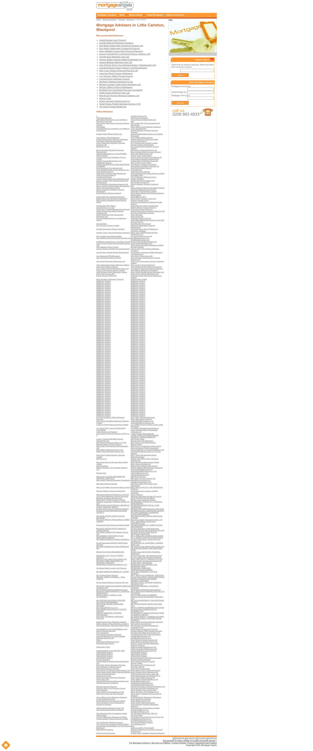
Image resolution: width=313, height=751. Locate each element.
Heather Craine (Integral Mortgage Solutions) (113, 233)
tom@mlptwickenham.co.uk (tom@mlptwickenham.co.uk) (141, 719)
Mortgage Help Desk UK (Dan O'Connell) (146, 496)
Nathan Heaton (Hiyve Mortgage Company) (112, 624)
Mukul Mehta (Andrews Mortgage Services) (147, 622)
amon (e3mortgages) (138, 128)
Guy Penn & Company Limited (107, 225)
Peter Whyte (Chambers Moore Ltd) (144, 642)
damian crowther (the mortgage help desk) (112, 181)
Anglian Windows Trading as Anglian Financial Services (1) (144, 140)
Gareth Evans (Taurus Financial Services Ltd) (148, 211)
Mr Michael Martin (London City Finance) (111, 568)
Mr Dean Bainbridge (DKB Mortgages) (145, 529)
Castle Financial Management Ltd (109, 161)
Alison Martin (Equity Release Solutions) (146, 127)
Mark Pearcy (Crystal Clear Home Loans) (146, 446)
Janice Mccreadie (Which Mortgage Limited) (147, 245)
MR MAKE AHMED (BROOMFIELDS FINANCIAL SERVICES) (109, 562)
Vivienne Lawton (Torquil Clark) (142, 728)
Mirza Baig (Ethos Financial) (106, 484)
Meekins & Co (101, 459)
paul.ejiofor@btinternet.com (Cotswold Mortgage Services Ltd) (110, 637)
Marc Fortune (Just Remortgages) (143, 442)
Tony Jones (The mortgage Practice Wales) (112, 724)
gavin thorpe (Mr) (137, 216)
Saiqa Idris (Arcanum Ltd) (140, 668)
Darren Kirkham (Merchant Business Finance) (148, 188)
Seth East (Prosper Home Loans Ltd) (145, 674)
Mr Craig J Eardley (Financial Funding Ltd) (146, 520)
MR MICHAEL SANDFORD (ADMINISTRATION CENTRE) (142, 569)
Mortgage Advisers (110, 19)
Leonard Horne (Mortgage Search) (114, 79)
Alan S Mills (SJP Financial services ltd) (145, 123)
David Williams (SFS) (138, 197)
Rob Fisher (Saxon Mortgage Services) (110, 665)
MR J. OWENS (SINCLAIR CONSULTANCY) (147, 538)
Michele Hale (101, 473)
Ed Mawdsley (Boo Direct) (106, 206)
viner (132, 726)
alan (132, 121)
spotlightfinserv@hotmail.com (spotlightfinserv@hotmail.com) (142, 684)
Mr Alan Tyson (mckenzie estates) (143, 500)
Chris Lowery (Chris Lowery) (141, 163)
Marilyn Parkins (136, 444)
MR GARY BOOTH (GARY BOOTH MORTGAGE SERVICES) (144, 533)
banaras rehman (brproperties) (142, 145)
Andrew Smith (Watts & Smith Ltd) (109, 134)
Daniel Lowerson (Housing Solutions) (144, 184)
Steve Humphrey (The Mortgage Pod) (145, 692)
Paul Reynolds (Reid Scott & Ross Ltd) (145, 633)
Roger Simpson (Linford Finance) (108, 667)
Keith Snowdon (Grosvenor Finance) (110, 279)
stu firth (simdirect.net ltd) (105, 699)
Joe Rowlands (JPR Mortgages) (108, 256)
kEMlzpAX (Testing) (103, 281)
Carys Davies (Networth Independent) (145, 159)
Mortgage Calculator (107, 15)
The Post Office (136, 715)
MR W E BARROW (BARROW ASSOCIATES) (147, 607)
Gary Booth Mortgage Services (142, 213)
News (122, 15)
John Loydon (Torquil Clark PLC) (143, 265)
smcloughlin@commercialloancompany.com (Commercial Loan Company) (112, 682)
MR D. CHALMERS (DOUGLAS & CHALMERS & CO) (143, 522)
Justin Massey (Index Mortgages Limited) (111, 272)
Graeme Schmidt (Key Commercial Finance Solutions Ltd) (124, 54)
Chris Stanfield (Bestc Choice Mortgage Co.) (112, 170)
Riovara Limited (136, 663)
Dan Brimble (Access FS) (140, 182)
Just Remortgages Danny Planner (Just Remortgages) (123, 68)
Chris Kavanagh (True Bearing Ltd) (109, 168)
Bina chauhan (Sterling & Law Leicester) (146, 152)
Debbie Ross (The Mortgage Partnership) (111, 198)
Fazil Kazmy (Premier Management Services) (113, 209)
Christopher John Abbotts (140, 172)
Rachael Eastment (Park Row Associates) (146, 658)
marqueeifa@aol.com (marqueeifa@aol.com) (147, 450)
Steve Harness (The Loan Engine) (143, 690)
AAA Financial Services (139, 118)
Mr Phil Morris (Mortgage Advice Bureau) (146, 590)
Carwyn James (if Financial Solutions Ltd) (146, 157)
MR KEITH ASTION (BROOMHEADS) (110, 552)
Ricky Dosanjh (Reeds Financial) (143, 661)
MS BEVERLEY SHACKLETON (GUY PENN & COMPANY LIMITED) (147, 614)
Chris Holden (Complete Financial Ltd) (145, 166)
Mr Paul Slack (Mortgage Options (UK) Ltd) (112, 582)
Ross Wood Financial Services (107, 668)
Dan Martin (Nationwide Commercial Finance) (119, 48)
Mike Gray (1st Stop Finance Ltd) (143, 478)
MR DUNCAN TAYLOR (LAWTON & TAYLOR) (147, 530)
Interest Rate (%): (179, 92)
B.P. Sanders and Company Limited (144, 143)
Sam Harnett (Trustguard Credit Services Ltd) (113, 670)
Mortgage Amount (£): (181, 86)
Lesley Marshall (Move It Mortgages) (144, 430)
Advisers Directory (175, 15)
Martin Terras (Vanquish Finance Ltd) (110, 451)
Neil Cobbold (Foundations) (141, 624)
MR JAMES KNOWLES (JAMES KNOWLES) (112, 539)
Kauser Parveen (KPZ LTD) (106, 276)
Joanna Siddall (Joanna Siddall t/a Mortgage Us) (120, 60)
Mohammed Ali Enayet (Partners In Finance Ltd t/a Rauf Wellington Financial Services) (112, 495)
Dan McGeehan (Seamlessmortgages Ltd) (112, 184)
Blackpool (130, 19)
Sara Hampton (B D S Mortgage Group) (145, 670)
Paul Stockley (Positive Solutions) (108, 634)
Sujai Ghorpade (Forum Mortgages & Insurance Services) (110, 703)
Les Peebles (101, 430)
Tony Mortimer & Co (138, 724)
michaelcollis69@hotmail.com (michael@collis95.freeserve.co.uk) (144, 470)
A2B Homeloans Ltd (104, 118)
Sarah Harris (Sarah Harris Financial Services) (113, 672)
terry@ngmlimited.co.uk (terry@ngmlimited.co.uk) (140, 711)
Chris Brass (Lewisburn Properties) (143, 164)
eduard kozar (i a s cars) (105, 207)
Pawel (98, 640)
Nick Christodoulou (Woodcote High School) (112, 625)
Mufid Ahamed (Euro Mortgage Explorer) (111, 622)
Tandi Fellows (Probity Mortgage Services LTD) (120, 104)
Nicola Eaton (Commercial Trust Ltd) (144, 629)
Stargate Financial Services (106, 686)
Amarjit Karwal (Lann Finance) (112, 40)
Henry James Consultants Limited (108, 236)
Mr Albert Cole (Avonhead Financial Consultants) (120, 90)
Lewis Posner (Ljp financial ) (106, 432)
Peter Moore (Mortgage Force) (107, 642)
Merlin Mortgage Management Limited (145, 462)
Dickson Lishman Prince (140, 200)
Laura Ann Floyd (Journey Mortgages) (116, 73)
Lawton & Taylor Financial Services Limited (112, 424)
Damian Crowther (137, 179)
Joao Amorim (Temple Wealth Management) (112, 252)
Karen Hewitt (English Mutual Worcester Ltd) (147, 272)
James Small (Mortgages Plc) (141, 243)
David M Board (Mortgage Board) (108, 193)
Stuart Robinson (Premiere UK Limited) (110, 701)
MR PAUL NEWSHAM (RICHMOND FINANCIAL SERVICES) (144, 580)
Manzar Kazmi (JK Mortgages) (142, 441)
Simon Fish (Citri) (102, 679)
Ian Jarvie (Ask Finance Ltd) (141, 236)
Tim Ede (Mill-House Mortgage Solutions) (111, 717)
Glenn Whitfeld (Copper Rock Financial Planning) (121, 51)
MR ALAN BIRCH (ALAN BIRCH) (143, 498)
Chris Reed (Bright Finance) (141, 168)
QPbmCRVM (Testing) (104, 652)
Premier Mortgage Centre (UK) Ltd (143, 651)
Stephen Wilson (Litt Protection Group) (110, 688)
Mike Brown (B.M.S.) (138, 477)
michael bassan (102, 466)
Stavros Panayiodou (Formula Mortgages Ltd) (148, 686)
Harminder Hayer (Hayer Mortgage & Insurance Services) (144, 230)
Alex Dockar (135, 125)
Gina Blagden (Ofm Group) (141, 224)
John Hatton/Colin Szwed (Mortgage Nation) (112, 265)
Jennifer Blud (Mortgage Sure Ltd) (114, 57)
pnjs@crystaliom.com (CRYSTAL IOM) (110, 651)
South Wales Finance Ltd (140, 681)
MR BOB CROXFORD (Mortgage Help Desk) (147, 509)
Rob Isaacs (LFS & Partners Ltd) (143, 665)
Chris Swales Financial (104, 172)
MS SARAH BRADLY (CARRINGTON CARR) (147, 616)
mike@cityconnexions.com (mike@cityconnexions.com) (141, 481)
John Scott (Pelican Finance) (107, 267)
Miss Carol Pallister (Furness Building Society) (113, 487)
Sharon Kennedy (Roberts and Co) (114, 101)
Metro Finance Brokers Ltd (141, 464)
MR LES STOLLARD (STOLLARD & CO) (111, 559)
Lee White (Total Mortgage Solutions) (145, 428)
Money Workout (136, 494)
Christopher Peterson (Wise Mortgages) (111, 173)
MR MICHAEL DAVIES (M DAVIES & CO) (111, 564)
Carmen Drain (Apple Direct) (141, 155)
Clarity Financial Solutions (106, 175)
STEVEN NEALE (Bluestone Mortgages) (146, 697)
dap (132, 186)
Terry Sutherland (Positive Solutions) (110, 710)
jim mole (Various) (137, 247)
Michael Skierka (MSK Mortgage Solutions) (147, 468)
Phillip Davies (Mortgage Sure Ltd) (114, 93)
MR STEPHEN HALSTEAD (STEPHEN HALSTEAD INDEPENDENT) (110, 601)
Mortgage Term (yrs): (181, 95)
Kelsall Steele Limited (139, 279)
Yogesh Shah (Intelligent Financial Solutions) (147, 733)
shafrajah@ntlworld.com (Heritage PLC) (145, 676)
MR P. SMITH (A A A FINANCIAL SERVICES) (147, 575)
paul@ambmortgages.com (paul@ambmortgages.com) (141, 637)
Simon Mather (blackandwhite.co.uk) (144, 679)
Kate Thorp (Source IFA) (105, 274)
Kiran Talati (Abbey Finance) (141, 419)
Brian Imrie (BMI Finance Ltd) (142, 154)
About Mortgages (155, 15)
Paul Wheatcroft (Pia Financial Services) (146, 634)
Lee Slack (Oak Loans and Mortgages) (111, 428)
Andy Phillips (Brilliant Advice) (142, 137)
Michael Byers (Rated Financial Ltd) (144, 466)
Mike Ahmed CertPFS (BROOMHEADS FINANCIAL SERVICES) (110, 477)
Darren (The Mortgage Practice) (108, 188)
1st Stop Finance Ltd (139, 116)
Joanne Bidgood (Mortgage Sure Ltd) (115, 62)
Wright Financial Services (105, 733)
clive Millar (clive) (137, 175)
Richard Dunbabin (103, 659)
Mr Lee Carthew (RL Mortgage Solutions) (146, 557)
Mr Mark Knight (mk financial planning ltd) (146, 561)
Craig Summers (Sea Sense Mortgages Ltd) (112, 179)
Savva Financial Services (105, 674)
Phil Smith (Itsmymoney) (105, 643)
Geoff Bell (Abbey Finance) (141, 218)
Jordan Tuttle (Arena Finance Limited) (110, 270)
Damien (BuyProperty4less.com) (143, 181)
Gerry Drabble (101, 224)
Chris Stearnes (136, 170)
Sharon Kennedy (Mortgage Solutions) (110, 677)
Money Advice (135, 15)
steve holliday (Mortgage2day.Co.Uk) (110, 692)
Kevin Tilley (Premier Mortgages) (143, 417)
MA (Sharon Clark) (137, 439)
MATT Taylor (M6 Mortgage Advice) (144, 455)
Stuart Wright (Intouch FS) (140, 701)
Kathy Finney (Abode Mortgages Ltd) (145, 274)
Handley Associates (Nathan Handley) (110, 229)
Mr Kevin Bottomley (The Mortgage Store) (146, 555)
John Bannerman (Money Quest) (108, 258)
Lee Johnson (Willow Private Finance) (116, 76)
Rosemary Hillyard (137, 667)
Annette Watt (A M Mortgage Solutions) (116, 43)
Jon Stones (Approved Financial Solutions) (147, 268)
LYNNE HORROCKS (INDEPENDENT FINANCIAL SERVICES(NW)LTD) (145, 436)
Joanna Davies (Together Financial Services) (113, 249)
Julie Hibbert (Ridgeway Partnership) (144, 270)
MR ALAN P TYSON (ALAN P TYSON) (110, 500)
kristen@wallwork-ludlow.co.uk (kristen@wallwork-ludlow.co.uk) (142, 422)
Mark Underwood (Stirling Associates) (144, 448)
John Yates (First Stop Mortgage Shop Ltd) (112, 268)
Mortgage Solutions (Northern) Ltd (109, 498)
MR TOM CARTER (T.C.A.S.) (107, 607)
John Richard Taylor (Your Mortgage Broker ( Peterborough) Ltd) (127, 65)
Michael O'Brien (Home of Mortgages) (116, 87)
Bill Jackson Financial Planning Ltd (144, 150)
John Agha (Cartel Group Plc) (142, 256)
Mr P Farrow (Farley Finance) (107, 575)
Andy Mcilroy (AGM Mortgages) (107, 137)
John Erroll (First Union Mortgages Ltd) (110, 261)
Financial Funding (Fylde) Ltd (142, 209)
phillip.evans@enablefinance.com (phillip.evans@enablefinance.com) (144, 648)
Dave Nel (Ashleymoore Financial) (143, 189)
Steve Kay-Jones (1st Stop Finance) (110, 694)
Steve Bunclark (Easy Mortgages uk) (144, 688)
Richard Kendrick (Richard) (141, 659)
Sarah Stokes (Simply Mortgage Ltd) (144, 672)
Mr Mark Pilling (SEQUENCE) (141, 563)
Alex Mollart (100, 127)
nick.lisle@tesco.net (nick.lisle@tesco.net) (111, 629)
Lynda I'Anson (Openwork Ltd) (142, 433)
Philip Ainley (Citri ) (103, 647)
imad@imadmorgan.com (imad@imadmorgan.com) (140, 239)
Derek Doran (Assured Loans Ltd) (143, 198)
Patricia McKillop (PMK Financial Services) (146, 631)
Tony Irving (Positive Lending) (142, 722)
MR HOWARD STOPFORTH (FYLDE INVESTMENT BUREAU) (110, 537)
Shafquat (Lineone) (103, 676)
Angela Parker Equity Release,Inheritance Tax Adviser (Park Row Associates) (112, 140)
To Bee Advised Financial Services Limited (112, 719)
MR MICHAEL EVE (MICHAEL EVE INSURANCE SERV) (144, 565)
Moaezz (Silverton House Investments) (110, 491)
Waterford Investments (104, 729)
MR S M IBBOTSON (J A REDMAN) (144, 595)
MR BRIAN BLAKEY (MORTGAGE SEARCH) (147, 511)
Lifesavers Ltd (136, 432)
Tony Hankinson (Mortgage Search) (109, 722)
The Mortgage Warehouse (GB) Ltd (144, 713)
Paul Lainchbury (102, 633)
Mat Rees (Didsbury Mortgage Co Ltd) (116, 82)
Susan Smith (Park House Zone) (143, 703)
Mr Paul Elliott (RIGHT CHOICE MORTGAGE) (147, 577)
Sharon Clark (105, 98)
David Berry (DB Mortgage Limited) (144, 191)
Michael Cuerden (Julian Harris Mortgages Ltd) (120, 84)
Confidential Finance (104, 177)
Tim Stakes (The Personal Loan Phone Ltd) (147, 717)
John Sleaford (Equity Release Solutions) (146, 267)
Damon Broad (101, 182)
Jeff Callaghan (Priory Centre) (107, 247)
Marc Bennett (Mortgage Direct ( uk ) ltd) (111, 442)
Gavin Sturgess (136, 215)
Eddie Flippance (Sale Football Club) (144, 206)
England (122, 19)
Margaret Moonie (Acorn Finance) (108, 444)
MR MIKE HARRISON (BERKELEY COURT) (112, 572)
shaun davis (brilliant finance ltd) (143, 677)
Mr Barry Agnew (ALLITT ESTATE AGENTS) (112, 509)
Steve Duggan (101, 690)
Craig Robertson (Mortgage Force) (143, 177)
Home (98, 19)
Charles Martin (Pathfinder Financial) (144, 161)
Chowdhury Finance (103, 163)
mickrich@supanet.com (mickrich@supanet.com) (140, 474)
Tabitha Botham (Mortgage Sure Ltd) (110, 708)
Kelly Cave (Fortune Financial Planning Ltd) (118, 71)
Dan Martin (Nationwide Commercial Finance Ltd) (121, 46)
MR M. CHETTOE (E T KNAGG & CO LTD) (146, 559)
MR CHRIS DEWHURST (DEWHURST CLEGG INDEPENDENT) (145, 513)
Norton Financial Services (105, 631)
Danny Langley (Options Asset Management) (113, 186)
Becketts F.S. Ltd (102, 146)
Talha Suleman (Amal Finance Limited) (145, 708)
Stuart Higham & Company (141, 699)
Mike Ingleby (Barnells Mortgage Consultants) (113, 480)
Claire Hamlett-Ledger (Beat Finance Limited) (147, 173)
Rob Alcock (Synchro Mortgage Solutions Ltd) (119, 96)
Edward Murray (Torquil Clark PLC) (143, 207)
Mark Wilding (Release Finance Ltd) (109, 450)
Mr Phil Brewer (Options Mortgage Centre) (112, 590)
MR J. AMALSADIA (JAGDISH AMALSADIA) (147, 536)
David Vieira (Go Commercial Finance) (110, 197)
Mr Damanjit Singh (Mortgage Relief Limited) (112, 525)
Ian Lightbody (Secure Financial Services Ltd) (113, 238)
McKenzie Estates (137, 457)
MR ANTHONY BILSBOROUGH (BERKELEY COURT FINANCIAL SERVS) (113, 506)
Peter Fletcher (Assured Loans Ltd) (144, 640)
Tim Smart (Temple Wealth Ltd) (113, 107)
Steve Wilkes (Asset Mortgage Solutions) (111, 697)
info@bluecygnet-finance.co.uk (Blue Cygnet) (113, 242)
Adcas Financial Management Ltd (143, 120)
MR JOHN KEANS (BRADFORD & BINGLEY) (147, 546)
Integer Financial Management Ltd (144, 242)
